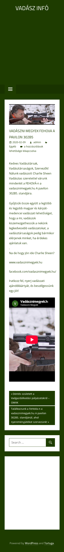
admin (37, 142)
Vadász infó (32, 8)
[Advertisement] (32, 48)
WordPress (31, 543)
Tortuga (49, 543)
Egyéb (12, 146)
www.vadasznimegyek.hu (25, 262)
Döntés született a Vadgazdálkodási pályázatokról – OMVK (30, 398)
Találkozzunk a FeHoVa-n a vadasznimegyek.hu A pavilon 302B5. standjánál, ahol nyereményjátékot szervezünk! (29, 415)
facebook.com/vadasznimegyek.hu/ (32, 272)
